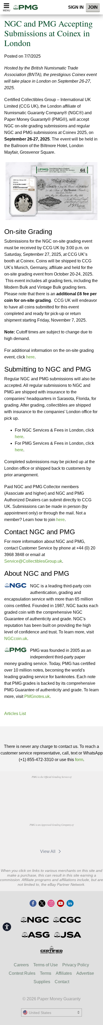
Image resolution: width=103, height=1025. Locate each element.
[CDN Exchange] (65, 837)
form (79, 759)
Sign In (76, 7)
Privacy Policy (75, 965)
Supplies (42, 981)
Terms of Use (45, 965)
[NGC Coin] (35, 920)
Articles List (15, 713)
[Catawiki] (38, 837)
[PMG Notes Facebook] (33, 903)
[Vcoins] (51, 803)
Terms (45, 973)
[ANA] (38, 789)
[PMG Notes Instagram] (51, 903)
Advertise (85, 973)
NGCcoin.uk (15, 638)
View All (48, 851)
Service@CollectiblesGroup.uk (33, 561)
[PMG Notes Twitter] (42, 903)
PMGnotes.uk (37, 696)
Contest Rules (22, 973)
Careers (21, 965)
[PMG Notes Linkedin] (70, 903)
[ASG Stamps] (36, 935)
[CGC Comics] (67, 920)
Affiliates (64, 973)
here (30, 357)
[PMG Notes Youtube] (60, 903)
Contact (62, 981)
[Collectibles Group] (52, 950)
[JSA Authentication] (67, 935)
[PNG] (65, 789)
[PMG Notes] (27, 7)
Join (93, 7)
